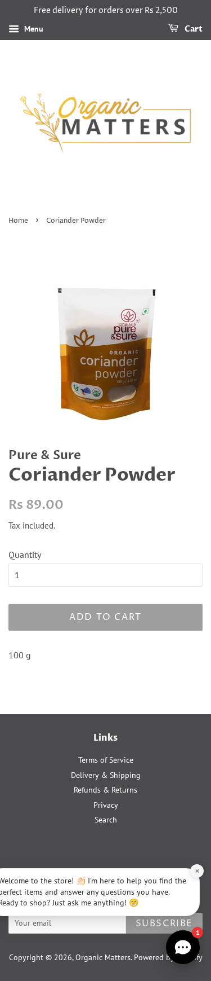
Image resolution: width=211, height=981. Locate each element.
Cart (193, 29)
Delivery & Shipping (106, 775)
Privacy (105, 805)
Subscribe (164, 923)
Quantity (24, 554)
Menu (32, 29)
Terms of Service (105, 760)
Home (18, 221)
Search (106, 820)
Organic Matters (103, 957)
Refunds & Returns (105, 790)
